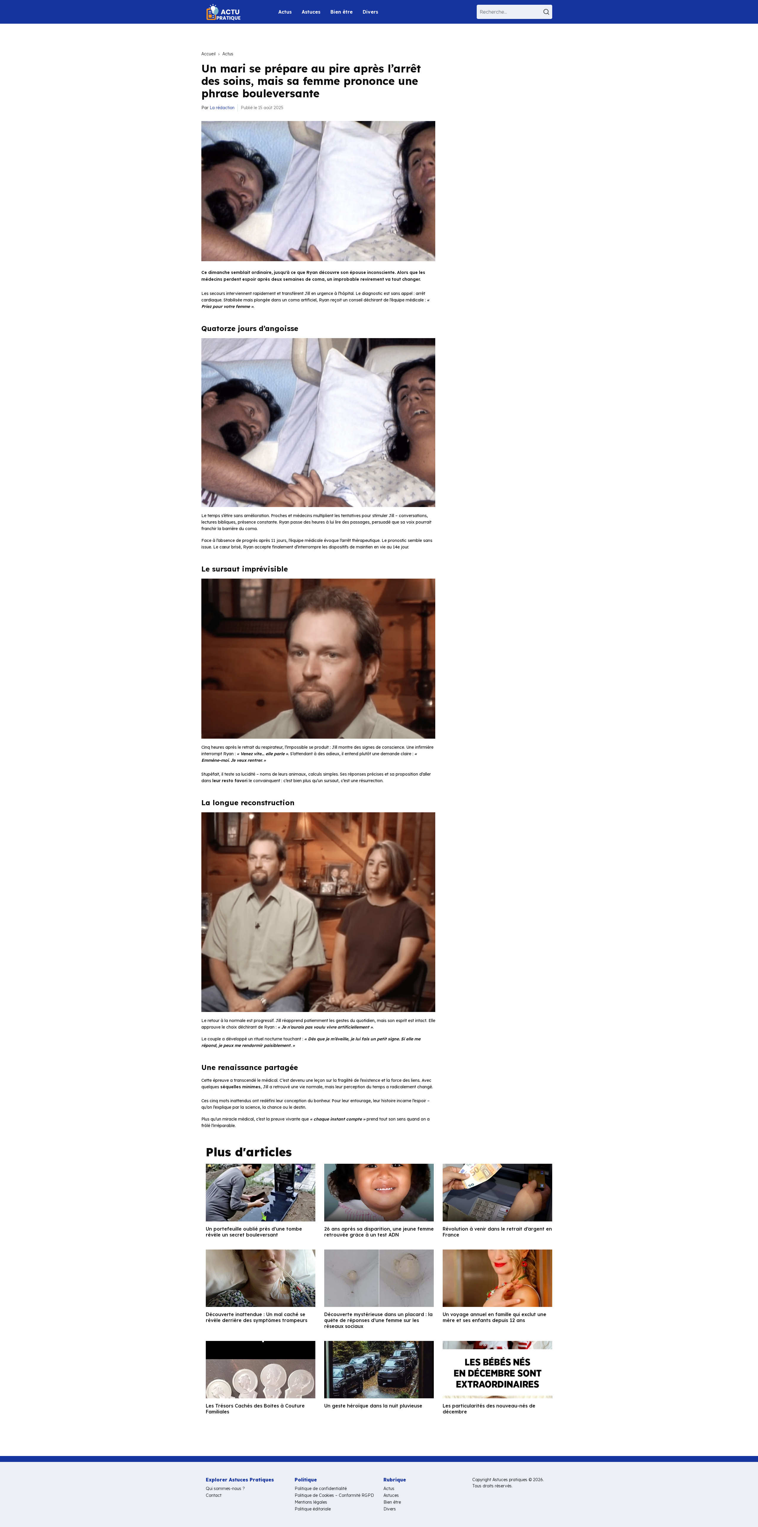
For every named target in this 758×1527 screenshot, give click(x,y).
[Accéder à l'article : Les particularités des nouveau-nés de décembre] (497, 1369)
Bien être (341, 12)
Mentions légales (311, 1502)
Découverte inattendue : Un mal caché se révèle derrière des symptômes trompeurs (256, 1317)
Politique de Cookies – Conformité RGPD (334, 1495)
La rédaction (222, 107)
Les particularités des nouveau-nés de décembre (489, 1409)
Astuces (311, 12)
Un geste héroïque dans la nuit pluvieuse (373, 1406)
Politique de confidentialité (321, 1488)
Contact (213, 1495)
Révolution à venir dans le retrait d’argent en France (497, 1232)
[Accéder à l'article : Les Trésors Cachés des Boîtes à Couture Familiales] (260, 1369)
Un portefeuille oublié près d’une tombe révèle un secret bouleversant (254, 1232)
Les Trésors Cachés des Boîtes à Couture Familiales (255, 1409)
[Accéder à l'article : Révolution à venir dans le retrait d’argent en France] (497, 1192)
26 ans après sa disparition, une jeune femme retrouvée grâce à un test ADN (379, 1232)
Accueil (208, 54)
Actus (285, 12)
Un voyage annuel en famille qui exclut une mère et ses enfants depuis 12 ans (494, 1317)
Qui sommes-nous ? (225, 1488)
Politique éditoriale (313, 1509)
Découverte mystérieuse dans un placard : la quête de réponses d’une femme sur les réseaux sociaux (378, 1320)
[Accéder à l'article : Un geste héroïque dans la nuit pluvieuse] (379, 1369)
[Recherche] (547, 12)
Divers (370, 12)
